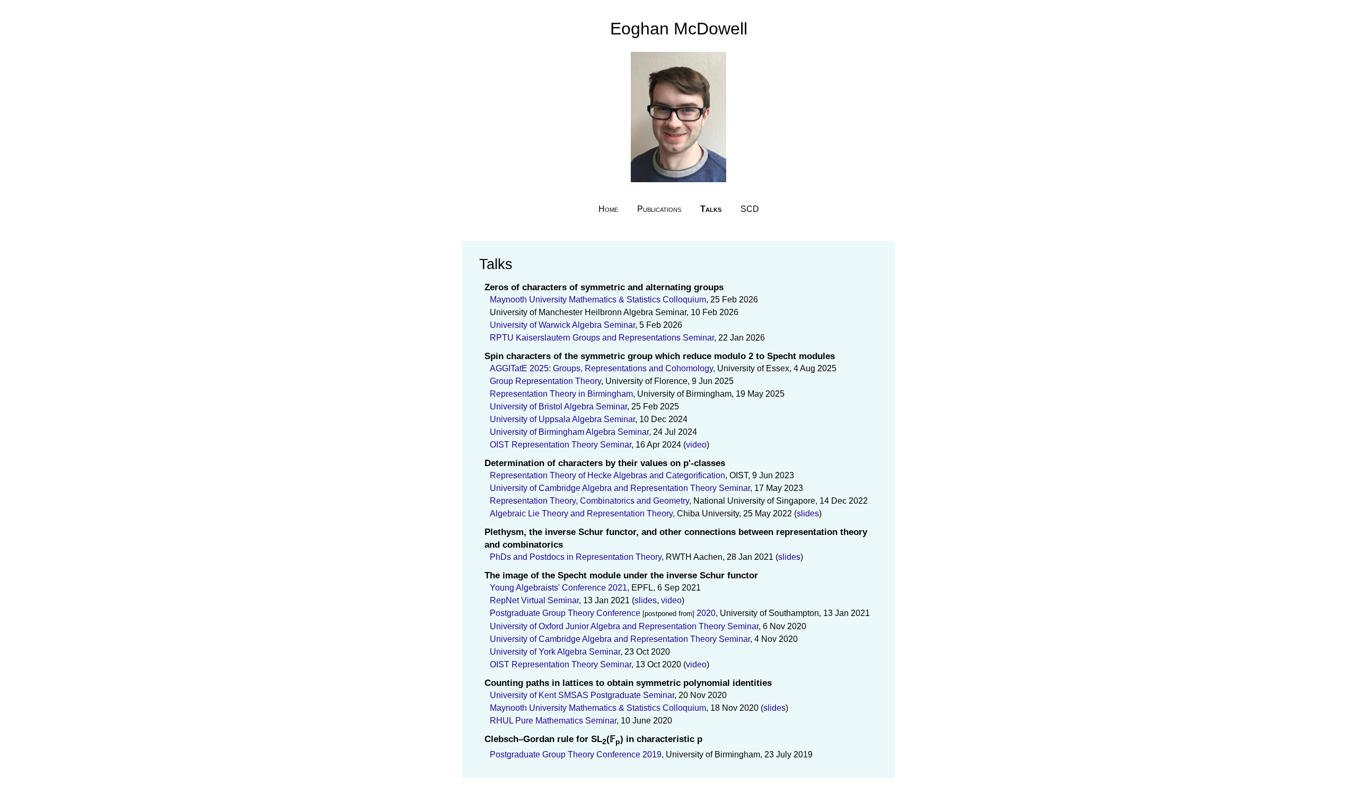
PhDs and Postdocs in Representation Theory (576, 556)
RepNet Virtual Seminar (534, 600)
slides (808, 513)
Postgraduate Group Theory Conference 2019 (576, 754)
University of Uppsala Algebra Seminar (562, 419)
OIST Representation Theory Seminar (560, 444)
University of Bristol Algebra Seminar (558, 406)
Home (608, 208)
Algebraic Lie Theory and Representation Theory (581, 513)
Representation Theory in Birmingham (561, 393)
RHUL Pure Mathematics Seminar (553, 720)
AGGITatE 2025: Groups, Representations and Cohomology (601, 368)
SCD (750, 208)
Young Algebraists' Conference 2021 (558, 587)
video (696, 444)
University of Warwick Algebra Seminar (562, 324)
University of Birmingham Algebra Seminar (569, 431)
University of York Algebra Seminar (555, 651)
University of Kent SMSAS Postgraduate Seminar (582, 695)
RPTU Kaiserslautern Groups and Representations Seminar (602, 337)
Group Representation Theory (545, 381)
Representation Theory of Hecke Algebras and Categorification (607, 475)
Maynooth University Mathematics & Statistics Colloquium (598, 299)
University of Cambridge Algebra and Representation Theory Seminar (620, 488)
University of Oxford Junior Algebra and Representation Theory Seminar (624, 626)
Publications (659, 208)
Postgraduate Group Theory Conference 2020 (603, 613)
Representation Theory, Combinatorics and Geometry (589, 500)
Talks (710, 208)
